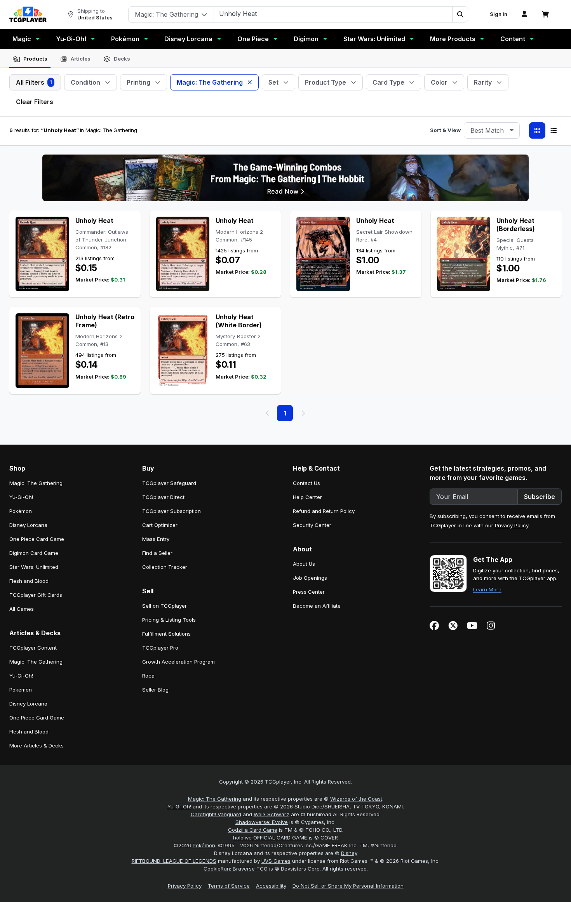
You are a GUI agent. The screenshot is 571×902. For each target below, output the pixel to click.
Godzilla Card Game (252, 830)
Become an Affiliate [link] (317, 606)
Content (512, 39)
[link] (28, 14)
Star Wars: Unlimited (374, 39)
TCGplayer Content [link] (33, 648)
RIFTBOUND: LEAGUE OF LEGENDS (174, 861)
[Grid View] (537, 130)
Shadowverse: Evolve (261, 822)
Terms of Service (229, 886)
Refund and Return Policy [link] (324, 511)
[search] (333, 13)
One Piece (253, 39)
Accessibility (271, 886)
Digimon (306, 39)
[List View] (553, 130)
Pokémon (125, 39)
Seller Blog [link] (155, 689)
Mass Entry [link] (155, 539)
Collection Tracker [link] (164, 567)
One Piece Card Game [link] (36, 539)
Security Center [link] (312, 525)
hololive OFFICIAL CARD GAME (270, 837)
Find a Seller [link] (157, 553)
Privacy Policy (511, 525)
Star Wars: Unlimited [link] (33, 567)
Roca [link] (148, 676)
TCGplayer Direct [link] (163, 497)
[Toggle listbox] (512, 130)
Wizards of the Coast (356, 799)
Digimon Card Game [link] (33, 553)
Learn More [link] (487, 589)
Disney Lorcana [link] (28, 525)
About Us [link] (304, 564)
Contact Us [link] (306, 483)
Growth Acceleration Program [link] (178, 662)
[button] (460, 14)
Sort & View (445, 130)
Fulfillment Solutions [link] (166, 634)
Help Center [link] (307, 497)
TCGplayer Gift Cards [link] (35, 595)
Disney (349, 853)
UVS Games (276, 861)
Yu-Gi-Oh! (71, 39)
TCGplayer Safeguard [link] (169, 483)
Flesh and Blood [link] (29, 581)
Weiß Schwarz (271, 814)
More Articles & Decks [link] (36, 745)
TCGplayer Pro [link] (160, 648)
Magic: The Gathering (214, 799)
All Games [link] (21, 609)
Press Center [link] (309, 592)
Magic (21, 39)
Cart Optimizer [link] (160, 525)
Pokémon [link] (20, 511)
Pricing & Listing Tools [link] (169, 620)
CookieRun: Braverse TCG (236, 869)
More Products (452, 39)
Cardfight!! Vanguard (216, 814)
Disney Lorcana (188, 39)
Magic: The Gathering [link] (36, 483)
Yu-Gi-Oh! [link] (21, 497)
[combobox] (492, 130)
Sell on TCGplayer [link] (164, 606)
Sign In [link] (498, 14)
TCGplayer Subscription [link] (171, 511)
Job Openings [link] (310, 578)
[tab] (29, 59)
